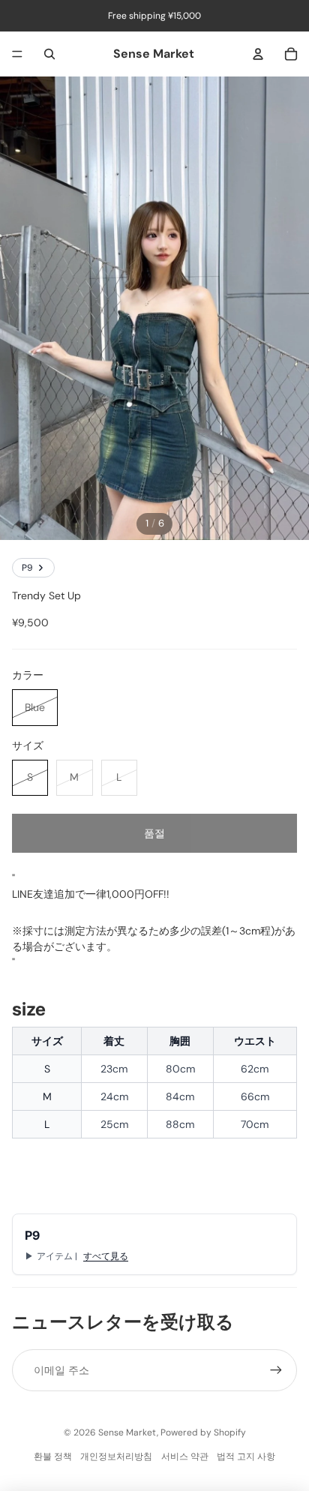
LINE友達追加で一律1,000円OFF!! (91, 894)
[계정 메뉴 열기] (258, 54)
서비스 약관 (184, 1456)
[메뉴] (17, 54)
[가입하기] (276, 1370)
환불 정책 (53, 1456)
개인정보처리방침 (116, 1456)
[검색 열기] (49, 54)
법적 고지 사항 (246, 1456)
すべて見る (105, 1256)
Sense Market (127, 1432)
